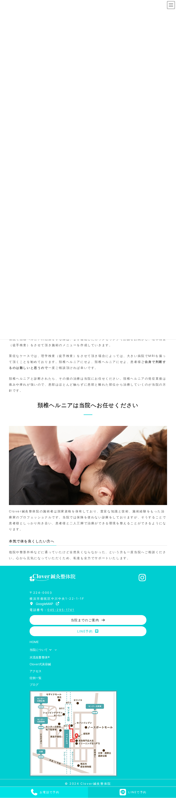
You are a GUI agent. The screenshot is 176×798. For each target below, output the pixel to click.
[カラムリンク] (44, 792)
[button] (45, 603)
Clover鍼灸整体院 (95, 783)
